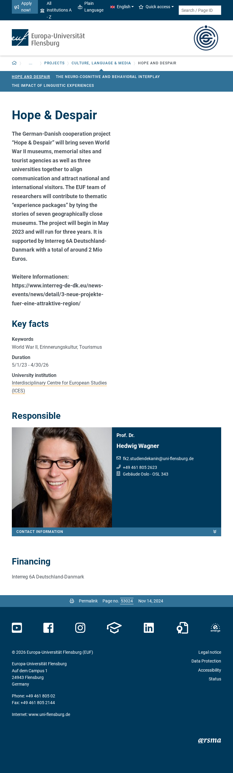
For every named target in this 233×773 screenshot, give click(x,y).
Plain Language (93, 6)
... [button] (30, 63)
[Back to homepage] (48, 38)
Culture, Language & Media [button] (101, 63)
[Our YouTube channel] (17, 628)
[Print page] (72, 600)
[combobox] (200, 10)
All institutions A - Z (59, 10)
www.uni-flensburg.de (49, 714)
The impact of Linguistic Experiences (53, 85)
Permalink (88, 600)
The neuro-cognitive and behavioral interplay (108, 77)
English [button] (123, 6)
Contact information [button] (39, 532)
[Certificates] (182, 628)
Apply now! (26, 6)
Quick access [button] (158, 6)
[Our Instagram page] (80, 628)
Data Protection (206, 661)
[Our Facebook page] (48, 628)
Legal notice (209, 652)
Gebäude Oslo (136, 474)
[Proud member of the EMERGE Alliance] (215, 628)
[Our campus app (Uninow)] (114, 628)
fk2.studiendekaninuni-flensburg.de (158, 458)
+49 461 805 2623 (140, 467)
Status (215, 678)
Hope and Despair (31, 77)
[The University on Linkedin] (149, 628)
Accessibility (209, 670)
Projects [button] (54, 63)
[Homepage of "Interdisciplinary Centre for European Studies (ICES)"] (206, 37)
